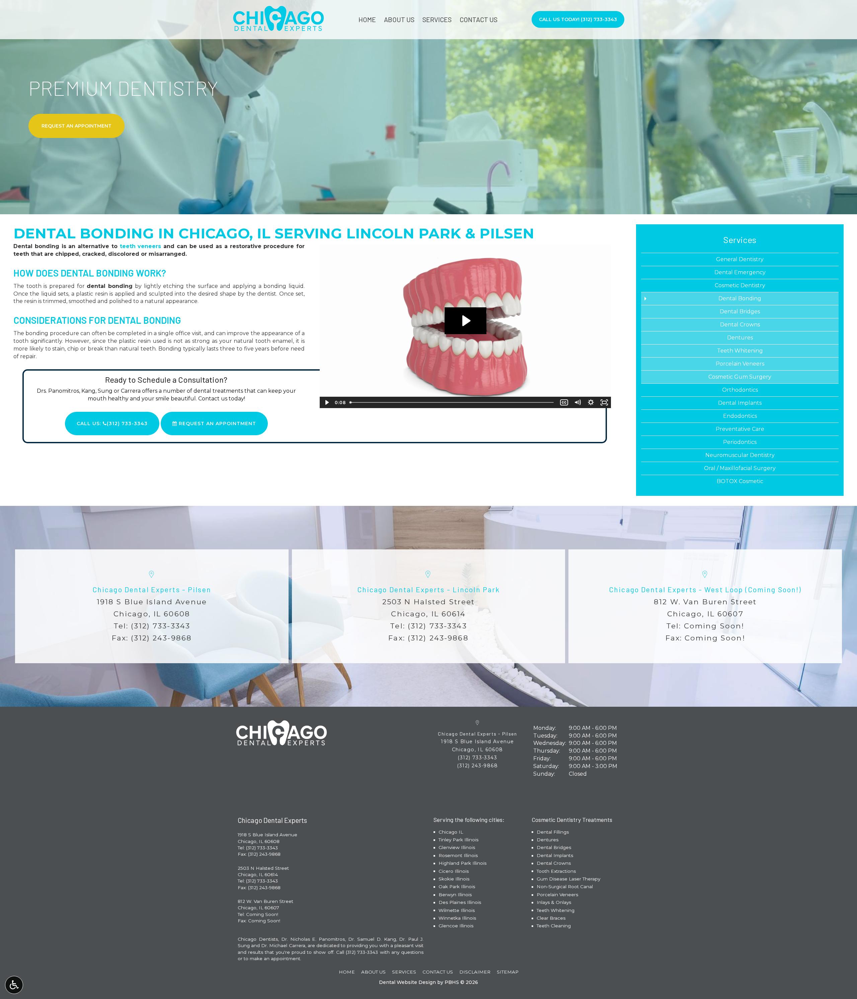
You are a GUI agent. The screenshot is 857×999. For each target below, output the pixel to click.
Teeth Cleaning (554, 925)
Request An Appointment (216, 423)
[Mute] (577, 402)
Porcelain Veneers (740, 364)
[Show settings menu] (591, 402)
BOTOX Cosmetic (740, 481)
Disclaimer (474, 972)
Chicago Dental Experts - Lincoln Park (428, 589)
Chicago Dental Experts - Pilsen (151, 589)
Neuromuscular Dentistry (740, 455)
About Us (399, 19)
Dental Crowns (740, 324)
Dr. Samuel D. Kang (372, 939)
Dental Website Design (407, 982)
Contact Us (478, 19)
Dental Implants (740, 403)
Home (367, 19)
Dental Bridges (740, 311)
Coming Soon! (714, 625)
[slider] (452, 402)
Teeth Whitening (740, 351)
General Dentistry (740, 259)
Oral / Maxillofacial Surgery (740, 468)
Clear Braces (551, 918)
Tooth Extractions (556, 871)
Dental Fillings (553, 832)
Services (437, 19)
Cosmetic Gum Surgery (739, 377)
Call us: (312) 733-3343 (112, 423)
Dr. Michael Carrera (283, 945)
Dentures (740, 337)
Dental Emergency (740, 272)
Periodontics (740, 442)
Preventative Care (740, 429)
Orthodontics (740, 390)
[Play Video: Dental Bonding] (465, 320)
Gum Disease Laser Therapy (568, 878)
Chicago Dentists (258, 939)
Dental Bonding (739, 298)
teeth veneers (140, 246)
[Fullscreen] (604, 402)
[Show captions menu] (564, 402)
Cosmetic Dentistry (740, 285)
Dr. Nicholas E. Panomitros (313, 939)
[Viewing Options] (14, 985)
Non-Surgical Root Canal (565, 886)
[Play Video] (326, 402)
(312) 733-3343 (160, 625)
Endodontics (740, 416)
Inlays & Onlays (554, 902)
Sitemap (508, 972)
